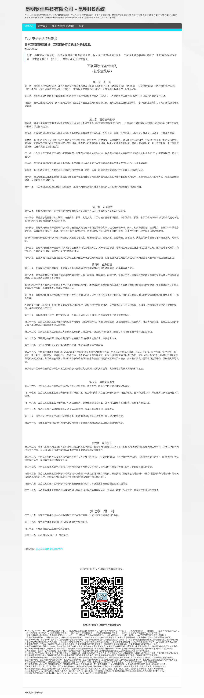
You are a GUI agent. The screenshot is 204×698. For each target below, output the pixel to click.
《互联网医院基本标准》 (55, 631)
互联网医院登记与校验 (140, 657)
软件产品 (29, 25)
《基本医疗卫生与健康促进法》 (91, 635)
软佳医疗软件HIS (76, 671)
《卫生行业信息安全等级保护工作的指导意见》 (141, 633)
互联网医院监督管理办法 (162, 657)
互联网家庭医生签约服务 (35, 662)
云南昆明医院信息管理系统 (140, 640)
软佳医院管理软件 (100, 673)
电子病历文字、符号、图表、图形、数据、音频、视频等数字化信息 (117, 669)
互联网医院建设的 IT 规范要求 (64, 657)
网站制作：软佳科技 (34, 692)
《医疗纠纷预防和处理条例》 (107, 633)
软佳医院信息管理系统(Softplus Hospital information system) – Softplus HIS (58, 673)
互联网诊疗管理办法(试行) (36, 664)
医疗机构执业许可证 (66, 666)
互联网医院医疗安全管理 (105, 655)
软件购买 (42, 25)
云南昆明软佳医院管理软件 (142, 642)
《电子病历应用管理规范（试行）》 (151, 635)
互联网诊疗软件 (55, 664)
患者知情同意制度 (79, 669)
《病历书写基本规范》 (34, 637)
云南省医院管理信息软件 (35, 648)
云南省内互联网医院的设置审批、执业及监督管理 (128, 646)
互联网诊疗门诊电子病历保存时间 (77, 664)
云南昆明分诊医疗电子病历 (71, 640)
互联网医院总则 (85, 657)
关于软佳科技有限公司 (63, 25)
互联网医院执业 (100, 657)
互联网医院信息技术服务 (167, 653)
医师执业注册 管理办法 (34, 666)
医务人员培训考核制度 (155, 664)
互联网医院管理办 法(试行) (51, 660)
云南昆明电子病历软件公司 (70, 642)
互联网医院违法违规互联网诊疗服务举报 (160, 660)
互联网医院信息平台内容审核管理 (134, 651)
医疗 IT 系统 (51, 666)
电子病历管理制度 (155, 669)
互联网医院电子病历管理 (118, 657)
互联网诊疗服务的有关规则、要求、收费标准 (81, 662)
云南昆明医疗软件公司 (94, 640)
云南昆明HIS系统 (32, 640)
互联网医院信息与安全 (109, 651)
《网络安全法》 (52, 637)
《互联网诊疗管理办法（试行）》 (112, 631)
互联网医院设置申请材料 (130, 660)
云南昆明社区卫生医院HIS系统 (96, 642)
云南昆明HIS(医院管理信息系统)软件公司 (154, 637)
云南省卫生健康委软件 (56, 648)
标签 (81, 25)
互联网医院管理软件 (72, 660)
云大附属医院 (30, 651)
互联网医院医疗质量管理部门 (37, 657)
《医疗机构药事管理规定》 (81, 633)
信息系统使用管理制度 (135, 664)
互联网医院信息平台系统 (144, 653)
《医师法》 (150, 631)
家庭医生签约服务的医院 (35, 669)
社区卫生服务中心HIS (34, 671)
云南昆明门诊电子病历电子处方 (60, 644)
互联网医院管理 (31, 660)
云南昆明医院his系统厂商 (116, 640)
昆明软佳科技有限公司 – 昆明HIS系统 (65, 9)
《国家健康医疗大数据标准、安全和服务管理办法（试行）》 (50, 635)
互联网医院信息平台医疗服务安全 (39, 653)
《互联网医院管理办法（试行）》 (82, 631)
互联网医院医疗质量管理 (146, 655)
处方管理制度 (145, 666)
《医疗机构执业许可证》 (167, 631)
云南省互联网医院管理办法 (115, 644)
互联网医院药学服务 (110, 660)
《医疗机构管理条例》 (58, 633)
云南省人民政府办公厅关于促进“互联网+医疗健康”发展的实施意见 (77, 646)
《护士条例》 (129, 635)
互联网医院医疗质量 (126, 655)
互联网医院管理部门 (91, 660)
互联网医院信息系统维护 (35, 655)
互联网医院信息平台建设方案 (120, 653)
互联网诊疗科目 (150, 662)
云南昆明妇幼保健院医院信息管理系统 (41, 642)
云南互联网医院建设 (126, 637)
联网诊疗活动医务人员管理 (55, 671)
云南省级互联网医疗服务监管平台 (158, 648)
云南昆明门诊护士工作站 (35, 644)
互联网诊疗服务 (54, 662)
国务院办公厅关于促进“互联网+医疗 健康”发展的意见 (115, 666)
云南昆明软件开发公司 (120, 642)
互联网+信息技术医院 (47, 651)
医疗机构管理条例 (84, 666)
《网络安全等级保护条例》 (71, 637)
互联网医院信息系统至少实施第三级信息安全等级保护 (70, 655)
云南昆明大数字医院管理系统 (165, 640)
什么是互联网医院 (116, 664)
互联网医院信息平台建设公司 (67, 653)
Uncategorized (33, 631)
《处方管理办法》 (114, 635)
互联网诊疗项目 (100, 664)
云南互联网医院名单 (107, 637)
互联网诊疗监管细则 (133, 662)
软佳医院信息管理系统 (121, 671)
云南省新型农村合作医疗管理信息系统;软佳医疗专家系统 (119, 648)
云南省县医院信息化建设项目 (80, 648)
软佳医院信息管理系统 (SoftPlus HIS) (148, 671)
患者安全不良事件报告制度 (58, 669)
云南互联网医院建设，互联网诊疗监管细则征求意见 (58, 44)
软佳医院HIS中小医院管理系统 (98, 671)
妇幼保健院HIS (159, 666)
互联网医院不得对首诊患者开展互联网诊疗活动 (78, 651)
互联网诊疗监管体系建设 (112, 662)
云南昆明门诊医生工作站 (166, 642)
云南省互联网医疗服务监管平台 (89, 644)
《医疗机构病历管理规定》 (36, 633)
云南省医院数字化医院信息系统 (163, 646)
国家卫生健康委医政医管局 (49, 548)
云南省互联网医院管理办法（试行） (144, 644)
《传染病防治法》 (136, 631)
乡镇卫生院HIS (91, 637)
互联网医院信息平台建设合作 (93, 653)
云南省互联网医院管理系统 (36, 646)
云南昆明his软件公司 (49, 640)
